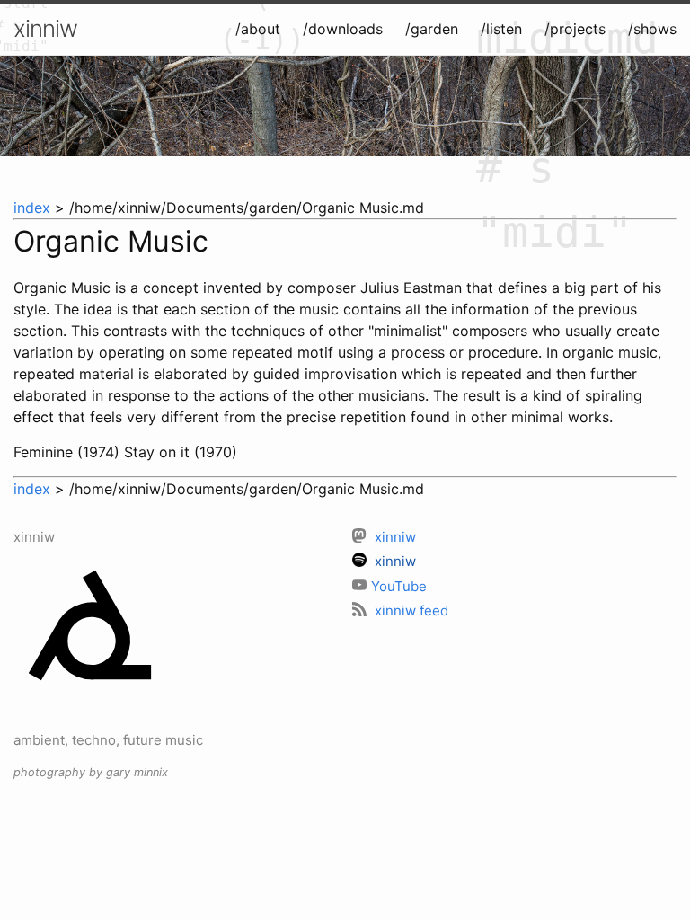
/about (257, 29)
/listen (501, 29)
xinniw (45, 28)
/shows (652, 29)
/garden (431, 29)
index (31, 208)
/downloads (343, 29)
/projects (575, 29)
